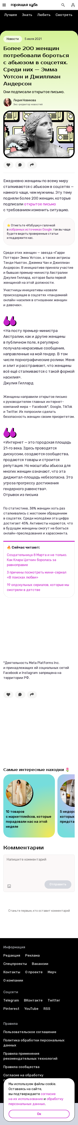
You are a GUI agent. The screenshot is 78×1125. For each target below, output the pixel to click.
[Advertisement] (34, 629)
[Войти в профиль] (73, 5)
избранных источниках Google (30, 229)
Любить (44, 15)
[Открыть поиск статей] (63, 4)
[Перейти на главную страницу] (24, 5)
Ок (39, 1114)
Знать (27, 15)
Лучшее (10, 15)
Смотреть (64, 15)
